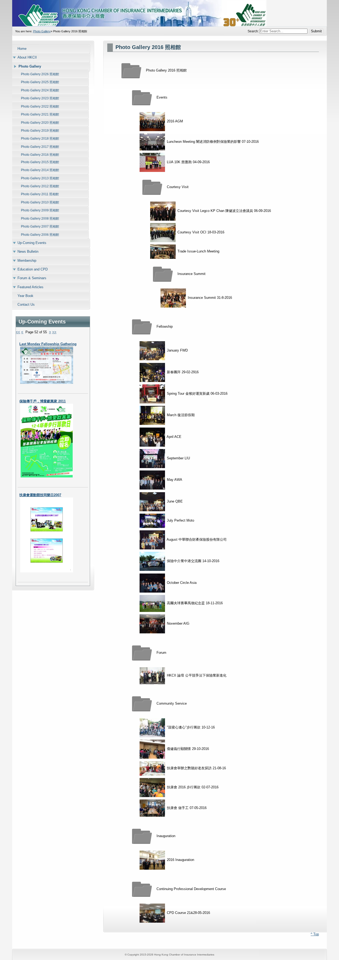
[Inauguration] (141, 836)
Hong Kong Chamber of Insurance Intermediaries (169, 13)
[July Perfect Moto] (152, 520)
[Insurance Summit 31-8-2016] (173, 298)
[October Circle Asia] (152, 583)
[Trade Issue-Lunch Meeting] (162, 252)
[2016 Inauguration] (152, 860)
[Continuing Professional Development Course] (141, 889)
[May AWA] (152, 480)
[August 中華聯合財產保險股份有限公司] (152, 540)
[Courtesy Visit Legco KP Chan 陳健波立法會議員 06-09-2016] (162, 211)
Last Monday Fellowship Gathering (48, 344)
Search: (254, 31)
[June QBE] (152, 501)
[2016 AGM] (152, 121)
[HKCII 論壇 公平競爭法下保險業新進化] (152, 676)
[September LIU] (152, 458)
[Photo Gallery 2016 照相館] (131, 70)
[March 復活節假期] (152, 415)
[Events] (141, 97)
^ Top (315, 934)
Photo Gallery (42, 31)
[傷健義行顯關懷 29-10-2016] (152, 749)
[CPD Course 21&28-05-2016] (152, 913)
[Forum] (141, 653)
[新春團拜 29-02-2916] (152, 372)
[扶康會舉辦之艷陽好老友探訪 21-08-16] (152, 768)
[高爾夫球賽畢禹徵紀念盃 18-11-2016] (152, 603)
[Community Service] (141, 703)
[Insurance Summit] (162, 274)
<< (18, 332)
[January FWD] (152, 351)
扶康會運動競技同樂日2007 (40, 495)
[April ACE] (152, 437)
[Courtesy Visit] (152, 187)
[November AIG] (152, 624)
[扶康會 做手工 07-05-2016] (152, 808)
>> (54, 332)
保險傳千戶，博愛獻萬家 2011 (42, 401)
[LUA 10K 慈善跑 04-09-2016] (152, 162)
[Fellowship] (141, 327)
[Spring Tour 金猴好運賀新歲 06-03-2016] (152, 394)
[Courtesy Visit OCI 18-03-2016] (162, 232)
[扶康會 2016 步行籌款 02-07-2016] (152, 787)
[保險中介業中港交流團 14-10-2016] (152, 561)
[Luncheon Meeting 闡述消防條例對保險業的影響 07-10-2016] (152, 142)
